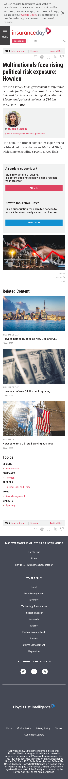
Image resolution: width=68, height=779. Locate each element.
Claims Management (34, 645)
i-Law (34, 558)
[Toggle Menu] (5, 31)
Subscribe (19, 41)
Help (35, 41)
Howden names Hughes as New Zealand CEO (30, 338)
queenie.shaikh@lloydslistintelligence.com (25, 133)
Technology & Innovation (34, 606)
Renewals (34, 619)
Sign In (30, 41)
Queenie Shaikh (17, 128)
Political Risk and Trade (58, 51)
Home (9, 728)
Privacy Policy (43, 728)
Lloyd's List (34, 552)
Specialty (10, 505)
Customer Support (34, 734)
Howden (35, 51)
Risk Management (15, 496)
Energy (34, 625)
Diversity (34, 600)
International (17, 51)
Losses (34, 638)
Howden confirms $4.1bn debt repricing (27, 391)
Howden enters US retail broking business (28, 443)
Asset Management (34, 593)
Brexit (34, 587)
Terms (58, 728)
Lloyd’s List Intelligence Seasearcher (34, 565)
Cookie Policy (29, 14)
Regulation (34, 651)
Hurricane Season (34, 613)
